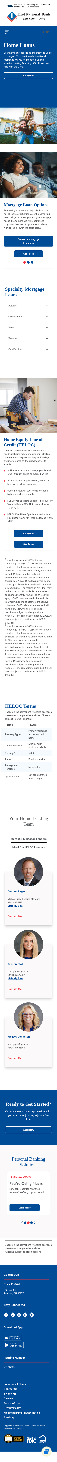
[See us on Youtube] (31, 1314)
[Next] (34, 1222)
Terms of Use (12, 1403)
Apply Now (28, 75)
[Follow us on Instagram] (25, 1314)
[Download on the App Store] (12, 1337)
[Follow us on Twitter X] (19, 1314)
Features (12, 338)
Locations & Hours (15, 1384)
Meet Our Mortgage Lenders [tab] (29, 839)
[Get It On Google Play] (14, 1344)
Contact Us (10, 1389)
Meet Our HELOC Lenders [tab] (28, 847)
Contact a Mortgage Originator (28, 241)
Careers (8, 1398)
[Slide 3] (32, 262)
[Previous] (22, 1222)
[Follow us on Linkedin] (13, 1314)
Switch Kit (10, 1393)
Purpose (12, 305)
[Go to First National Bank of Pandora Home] (28, 16)
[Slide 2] (28, 262)
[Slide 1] (24, 262)
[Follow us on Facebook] (7, 1314)
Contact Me (15, 916)
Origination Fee (16, 316)
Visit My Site (15, 905)
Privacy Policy (12, 1407)
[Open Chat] (46, 1451)
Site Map (9, 1417)
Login (46, 32)
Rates (11, 327)
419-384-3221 (12, 1283)
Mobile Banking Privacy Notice (22, 1412)
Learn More (25, 1207)
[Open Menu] (7, 31)
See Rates (28, 254)
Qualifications (15, 349)
